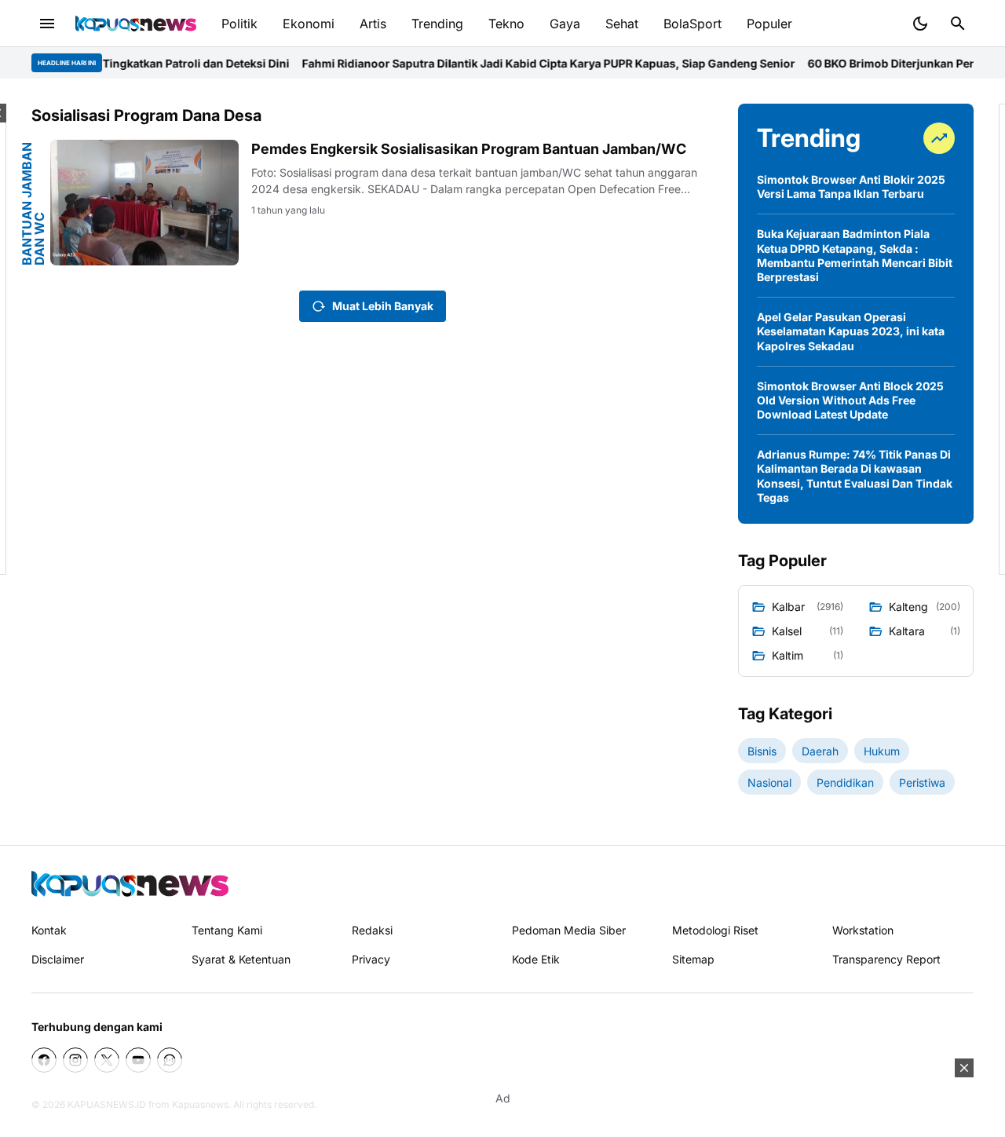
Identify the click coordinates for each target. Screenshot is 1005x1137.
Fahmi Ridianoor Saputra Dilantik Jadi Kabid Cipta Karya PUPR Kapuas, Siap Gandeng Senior (523, 63)
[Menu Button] (47, 23)
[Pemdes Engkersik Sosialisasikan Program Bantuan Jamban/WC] (144, 202)
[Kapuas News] (135, 23)
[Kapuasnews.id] (129, 884)
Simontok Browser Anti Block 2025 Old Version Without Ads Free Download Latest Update (850, 400)
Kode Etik (536, 959)
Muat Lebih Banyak (382, 306)
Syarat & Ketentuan (241, 959)
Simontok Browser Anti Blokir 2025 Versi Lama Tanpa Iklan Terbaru (851, 186)
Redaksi (372, 930)
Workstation (863, 930)
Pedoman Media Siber (569, 930)
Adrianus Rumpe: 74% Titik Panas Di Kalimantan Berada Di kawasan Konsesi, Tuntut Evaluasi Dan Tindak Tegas (854, 476)
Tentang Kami (227, 930)
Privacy (371, 959)
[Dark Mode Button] (920, 23)
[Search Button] (958, 23)
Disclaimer (57, 959)
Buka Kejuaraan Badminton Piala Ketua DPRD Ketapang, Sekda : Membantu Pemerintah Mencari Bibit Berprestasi (854, 255)
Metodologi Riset (715, 930)
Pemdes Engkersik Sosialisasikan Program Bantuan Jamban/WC (468, 149)
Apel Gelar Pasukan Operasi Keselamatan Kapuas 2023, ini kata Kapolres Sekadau (851, 331)
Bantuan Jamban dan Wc (33, 203)
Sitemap (693, 959)
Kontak (49, 930)
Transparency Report (886, 959)
